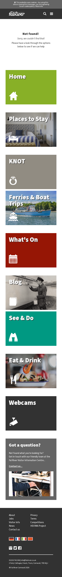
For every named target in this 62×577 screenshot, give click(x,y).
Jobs (11, 518)
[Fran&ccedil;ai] (17, 538)
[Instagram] (10, 548)
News (12, 525)
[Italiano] (24, 538)
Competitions (37, 522)
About (12, 515)
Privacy (34, 515)
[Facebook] (19, 548)
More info (39, 6)
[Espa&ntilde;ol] (30, 538)
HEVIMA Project (38, 525)
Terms (33, 518)
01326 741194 (14, 560)
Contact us (14, 529)
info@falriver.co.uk (28, 560)
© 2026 (19, 567)
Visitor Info (14, 522)
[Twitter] (15, 548)
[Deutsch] (11, 538)
